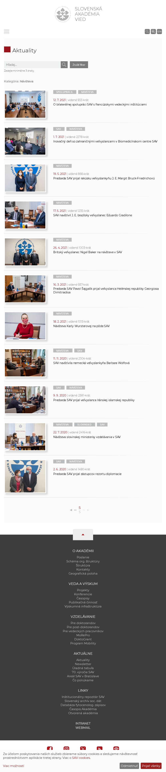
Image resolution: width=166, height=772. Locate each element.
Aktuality (83, 660)
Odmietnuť (129, 766)
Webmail (83, 728)
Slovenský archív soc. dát (83, 701)
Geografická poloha (83, 573)
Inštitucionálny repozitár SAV (83, 697)
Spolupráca (64, 92)
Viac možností (13, 766)
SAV (58, 129)
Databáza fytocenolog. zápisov (83, 705)
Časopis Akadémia (83, 709)
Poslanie (83, 557)
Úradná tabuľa (83, 668)
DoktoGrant (83, 639)
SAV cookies (81, 758)
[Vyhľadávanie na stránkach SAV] (147, 31)
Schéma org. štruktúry (83, 561)
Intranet (83, 723)
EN (159, 31)
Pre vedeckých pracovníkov (83, 631)
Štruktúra (83, 565)
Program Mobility (83, 643)
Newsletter (83, 664)
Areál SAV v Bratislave (83, 676)
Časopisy (83, 598)
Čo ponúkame (83, 680)
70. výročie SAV (83, 672)
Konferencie (83, 594)
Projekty (83, 590)
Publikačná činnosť (83, 602)
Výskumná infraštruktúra (83, 606)
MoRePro (83, 635)
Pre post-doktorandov (83, 627)
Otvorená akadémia (83, 713)
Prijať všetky (151, 766)
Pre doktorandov (83, 623)
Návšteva (87, 92)
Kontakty (83, 569)
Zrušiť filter (79, 65)
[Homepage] (63, 14)
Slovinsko (84, 424)
